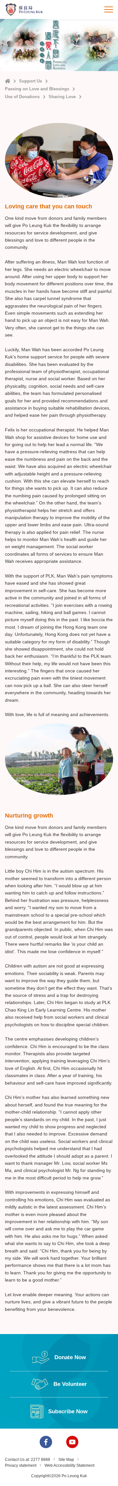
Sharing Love (62, 96)
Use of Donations (22, 96)
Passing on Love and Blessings (37, 88)
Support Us (30, 81)
